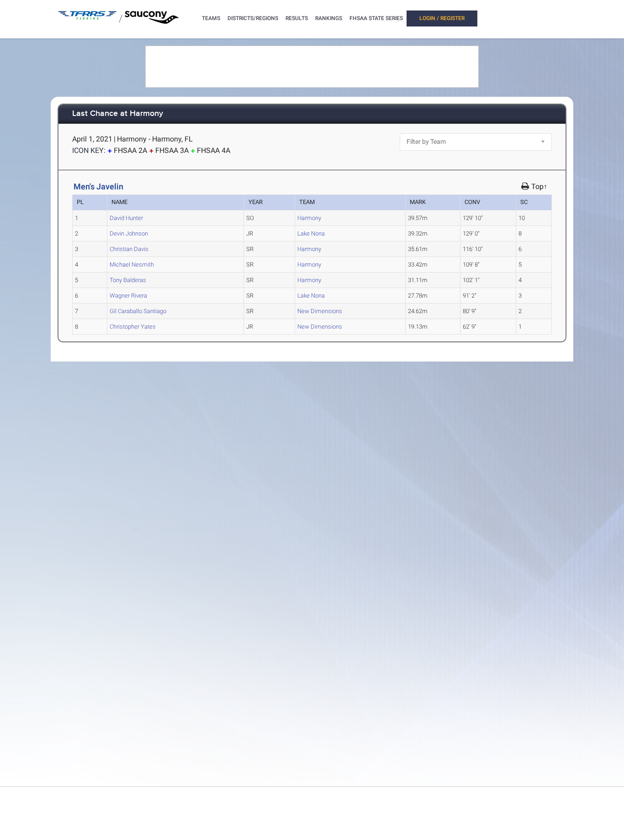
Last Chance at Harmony (117, 114)
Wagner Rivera (128, 295)
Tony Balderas (128, 280)
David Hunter (126, 218)
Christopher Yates (133, 326)
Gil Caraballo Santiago (138, 311)
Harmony (309, 218)
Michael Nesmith (132, 264)
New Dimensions (319, 311)
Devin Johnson (129, 233)
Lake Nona (311, 233)
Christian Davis (129, 249)
